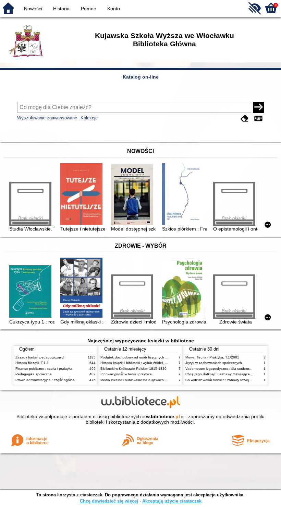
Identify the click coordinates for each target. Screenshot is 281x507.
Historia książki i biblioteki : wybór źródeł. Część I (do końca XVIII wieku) (156, 363)
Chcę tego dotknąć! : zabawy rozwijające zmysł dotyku (228, 374)
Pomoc (88, 8)
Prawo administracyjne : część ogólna (45, 380)
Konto (113, 8)
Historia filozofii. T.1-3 (32, 363)
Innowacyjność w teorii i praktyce (126, 374)
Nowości (33, 8)
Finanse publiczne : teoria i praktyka (43, 368)
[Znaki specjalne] (258, 118)
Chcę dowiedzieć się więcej (109, 501)
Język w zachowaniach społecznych (213, 363)
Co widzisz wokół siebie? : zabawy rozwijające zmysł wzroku (232, 380)
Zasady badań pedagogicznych (40, 357)
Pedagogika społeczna (33, 374)
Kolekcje (89, 117)
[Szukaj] (258, 107)
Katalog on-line (141, 77)
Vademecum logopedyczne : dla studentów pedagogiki (228, 368)
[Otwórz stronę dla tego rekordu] (82, 194)
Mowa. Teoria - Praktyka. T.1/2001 (212, 357)
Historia (61, 8)
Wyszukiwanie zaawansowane (47, 117)
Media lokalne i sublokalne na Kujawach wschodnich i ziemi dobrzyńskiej (157, 380)
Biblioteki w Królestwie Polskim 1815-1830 (133, 368)
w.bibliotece (163, 416)
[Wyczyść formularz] (244, 118)
